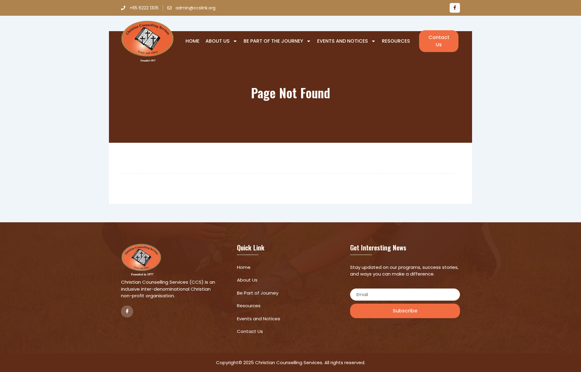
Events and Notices (342, 41)
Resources (396, 41)
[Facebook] (455, 8)
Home (192, 41)
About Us (217, 41)
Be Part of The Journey (273, 41)
